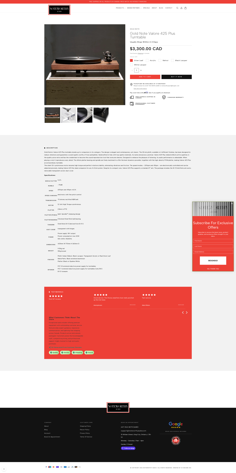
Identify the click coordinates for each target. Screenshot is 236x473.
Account (47, 433)
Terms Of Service (86, 437)
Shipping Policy (85, 426)
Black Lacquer (181, 60)
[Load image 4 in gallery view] (101, 115)
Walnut (165, 60)
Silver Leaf (138, 60)
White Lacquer (140, 65)
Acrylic (153, 60)
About (46, 426)
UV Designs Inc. (186, 467)
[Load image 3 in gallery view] (84, 115)
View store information (140, 88)
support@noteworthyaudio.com (133, 431)
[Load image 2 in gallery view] (68, 115)
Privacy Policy (85, 433)
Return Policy (84, 429)
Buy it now (176, 77)
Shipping (140, 53)
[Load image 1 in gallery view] (52, 115)
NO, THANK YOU (213, 269)
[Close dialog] (231, 203)
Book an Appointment (52, 437)
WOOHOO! (213, 261)
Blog (45, 429)
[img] (66, 296)
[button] (120, 8)
